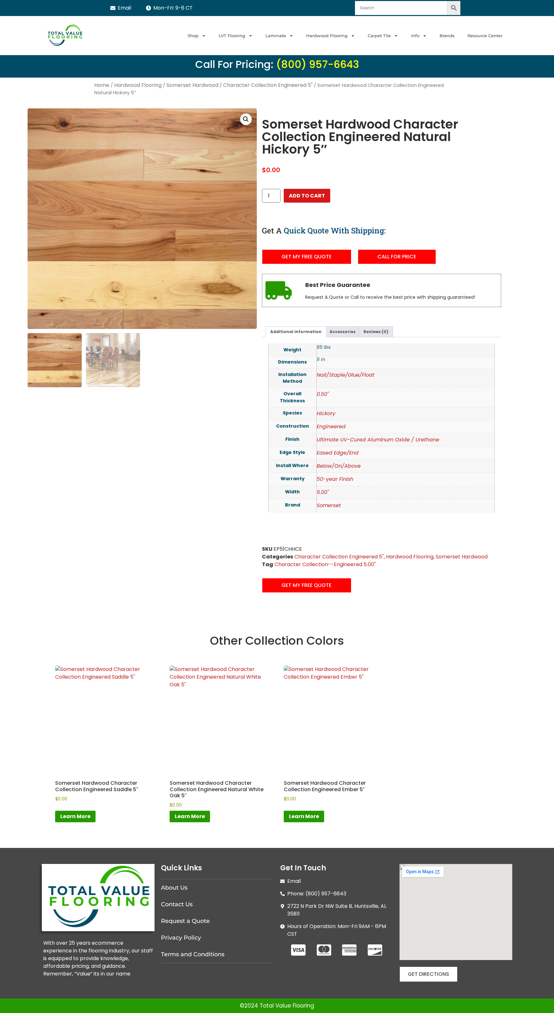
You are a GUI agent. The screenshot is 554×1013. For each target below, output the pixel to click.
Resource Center (484, 35)
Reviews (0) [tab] (376, 331)
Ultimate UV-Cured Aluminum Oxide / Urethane (378, 439)
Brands (447, 35)
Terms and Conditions (192, 954)
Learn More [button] (75, 816)
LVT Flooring (232, 35)
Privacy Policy (181, 937)
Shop (193, 35)
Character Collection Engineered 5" (268, 85)
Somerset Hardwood (192, 85)
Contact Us (177, 904)
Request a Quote (185, 921)
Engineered (331, 426)
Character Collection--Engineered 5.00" (325, 564)
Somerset (329, 505)
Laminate (275, 35)
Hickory (326, 413)
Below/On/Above (339, 466)
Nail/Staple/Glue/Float (345, 375)
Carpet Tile (379, 35)
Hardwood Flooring (327, 35)
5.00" (323, 492)
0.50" (323, 394)
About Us (174, 887)
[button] (246, 119)
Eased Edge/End (337, 452)
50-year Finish (335, 479)
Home (101, 85)
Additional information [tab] (296, 331)
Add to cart (307, 195)
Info (415, 35)
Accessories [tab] (343, 331)
